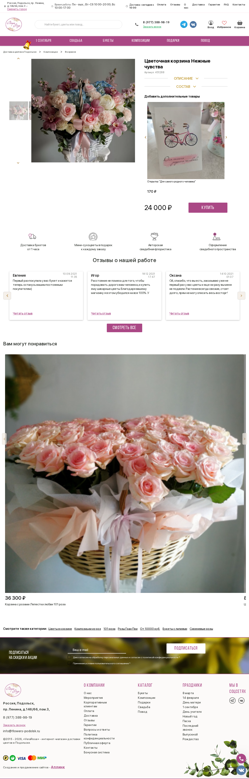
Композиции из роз (88, 629)
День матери (192, 702)
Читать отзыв (22, 313)
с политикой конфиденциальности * (160, 657)
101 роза (109, 629)
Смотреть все (124, 328)
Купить (208, 208)
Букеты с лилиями (175, 629)
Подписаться (185, 648)
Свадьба (76, 41)
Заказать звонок (152, 26)
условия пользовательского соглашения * (107, 663)
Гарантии (214, 4)
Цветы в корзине (60, 629)
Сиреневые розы (201, 629)
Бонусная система (97, 752)
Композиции (141, 41)
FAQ (226, 4)
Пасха (187, 721)
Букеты (108, 41)
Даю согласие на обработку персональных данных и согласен (126, 657)
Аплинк (58, 767)
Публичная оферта (97, 743)
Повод (205, 41)
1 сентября (43, 41)
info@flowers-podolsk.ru (21, 731)
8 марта (188, 693)
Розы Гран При (128, 629)
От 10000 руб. (150, 629)
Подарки (173, 41)
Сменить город (17, 9)
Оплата (161, 4)
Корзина (239, 22)
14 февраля (191, 698)
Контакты (239, 4)
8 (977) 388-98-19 (156, 22)
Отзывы (175, 4)
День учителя (192, 712)
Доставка (198, 4)
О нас (186, 6)
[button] (241, 296)
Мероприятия (93, 698)
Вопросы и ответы (97, 729)
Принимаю (101, 663)
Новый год (190, 716)
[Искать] (41, 24)
